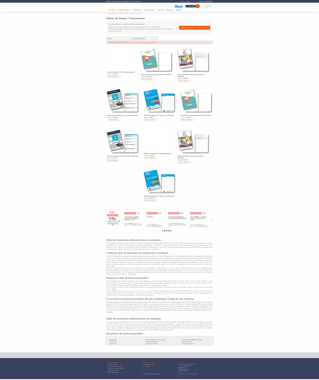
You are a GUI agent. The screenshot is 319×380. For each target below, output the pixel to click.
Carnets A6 (113, 343)
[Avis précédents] (122, 219)
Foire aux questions (148, 364)
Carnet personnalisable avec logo (192, 339)
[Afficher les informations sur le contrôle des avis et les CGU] (119, 221)
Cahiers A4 (113, 339)
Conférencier (137, 10)
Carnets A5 (113, 341)
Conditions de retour (113, 370)
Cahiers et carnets (124, 10)
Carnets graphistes (187, 343)
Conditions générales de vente (116, 368)
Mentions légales (112, 364)
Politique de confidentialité (115, 366)
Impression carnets (151, 343)
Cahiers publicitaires (152, 341)
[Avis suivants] (211, 219)
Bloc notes (112, 10)
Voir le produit (113, 76)
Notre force (169, 10)
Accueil (109, 13)
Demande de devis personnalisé (194, 28)
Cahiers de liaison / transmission (155, 339)
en (187, 1)
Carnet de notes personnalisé (118, 13)
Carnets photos (186, 341)
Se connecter (208, 6)
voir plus (133, 219)
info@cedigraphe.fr (184, 369)
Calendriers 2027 (149, 10)
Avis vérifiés (146, 366)
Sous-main (161, 10)
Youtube (183, 376)
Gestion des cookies (113, 372)
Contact (178, 10)
